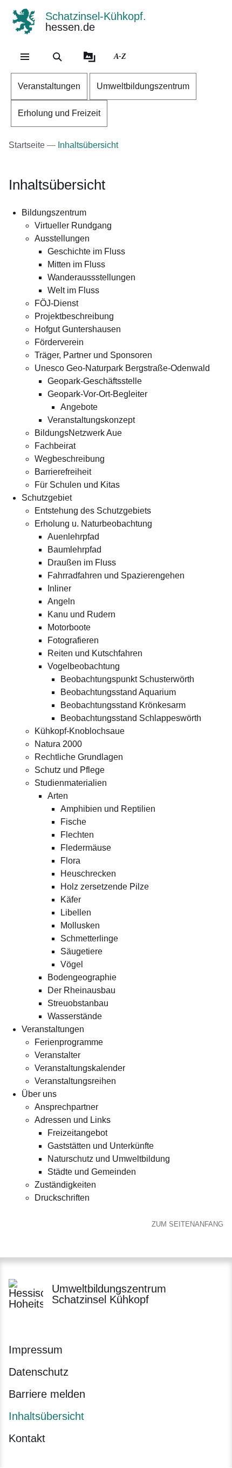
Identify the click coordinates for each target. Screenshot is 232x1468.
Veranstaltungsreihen (75, 1081)
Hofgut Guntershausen (78, 329)
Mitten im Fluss (76, 264)
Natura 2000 (58, 744)
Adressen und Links (73, 1119)
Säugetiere (81, 951)
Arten (57, 795)
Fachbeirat (55, 445)
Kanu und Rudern (81, 614)
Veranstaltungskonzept (91, 420)
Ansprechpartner (66, 1107)
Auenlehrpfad (73, 536)
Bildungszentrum (54, 212)
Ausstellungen (62, 238)
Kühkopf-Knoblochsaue (80, 731)
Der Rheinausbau (81, 990)
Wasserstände (74, 1016)
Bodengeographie (82, 977)
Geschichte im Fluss (86, 251)
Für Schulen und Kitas (77, 484)
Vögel (71, 964)
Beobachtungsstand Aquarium (118, 692)
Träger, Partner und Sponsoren (93, 355)
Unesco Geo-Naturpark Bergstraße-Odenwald (122, 368)
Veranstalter (57, 1055)
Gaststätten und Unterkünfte (100, 1145)
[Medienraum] (89, 57)
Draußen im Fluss (81, 562)
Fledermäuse (85, 847)
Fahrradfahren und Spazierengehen (116, 575)
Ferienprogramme (69, 1042)
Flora (70, 860)
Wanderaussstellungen (91, 277)
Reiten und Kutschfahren (94, 653)
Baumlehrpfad (74, 549)
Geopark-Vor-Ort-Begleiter (97, 394)
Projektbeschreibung (74, 316)
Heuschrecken (88, 873)
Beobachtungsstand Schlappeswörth (130, 718)
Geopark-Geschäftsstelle (94, 381)
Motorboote (69, 627)
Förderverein (59, 342)
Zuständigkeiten (65, 1184)
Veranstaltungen (53, 1029)
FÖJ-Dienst (56, 303)
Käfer (70, 899)
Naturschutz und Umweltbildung (108, 1158)
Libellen (75, 912)
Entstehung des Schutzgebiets (93, 510)
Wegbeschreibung (70, 458)
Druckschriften (62, 1197)
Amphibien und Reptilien (107, 808)
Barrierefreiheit (63, 471)
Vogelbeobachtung (83, 666)
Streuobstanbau (77, 1003)
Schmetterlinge (89, 938)
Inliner (59, 588)
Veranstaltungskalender (80, 1068)
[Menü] (25, 57)
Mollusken (80, 925)
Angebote (79, 407)
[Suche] (57, 57)
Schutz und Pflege (70, 770)
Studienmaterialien (71, 782)
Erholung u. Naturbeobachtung (93, 523)
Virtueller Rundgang (73, 225)
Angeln (61, 601)
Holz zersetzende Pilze (104, 886)
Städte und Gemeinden (91, 1171)
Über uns (39, 1094)
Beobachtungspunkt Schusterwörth (127, 679)
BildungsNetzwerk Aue (78, 432)
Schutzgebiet (47, 497)
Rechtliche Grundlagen (79, 757)
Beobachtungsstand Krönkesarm (123, 705)
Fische (73, 821)
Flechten (77, 834)
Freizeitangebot (77, 1132)
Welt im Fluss (73, 290)
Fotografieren (73, 640)
